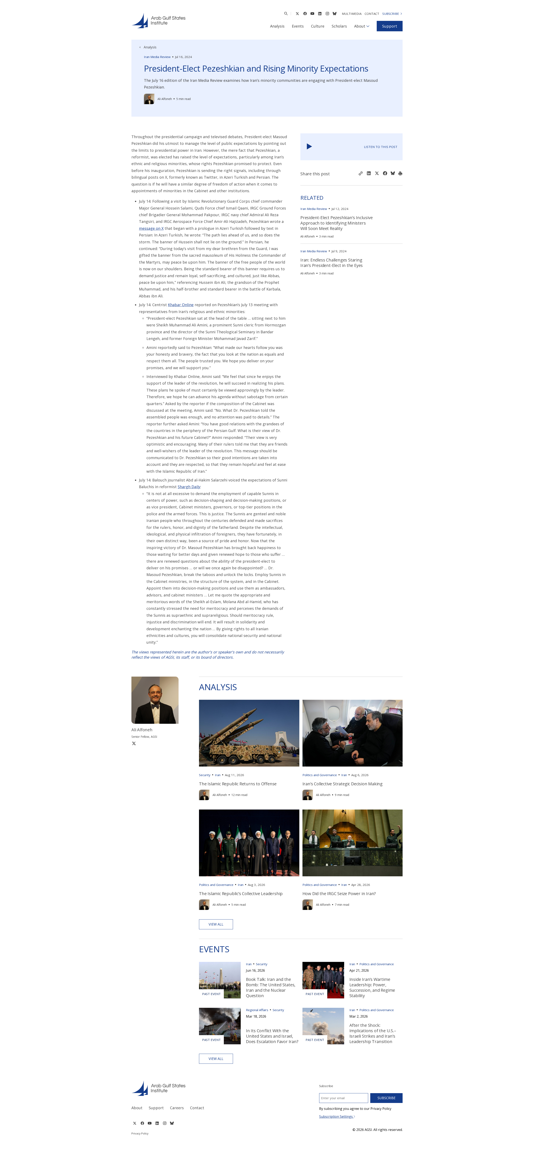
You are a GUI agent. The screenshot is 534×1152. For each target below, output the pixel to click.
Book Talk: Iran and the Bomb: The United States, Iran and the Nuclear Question (270, 987)
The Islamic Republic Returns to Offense (238, 784)
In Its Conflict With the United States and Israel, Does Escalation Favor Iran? (272, 1036)
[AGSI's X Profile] (297, 13)
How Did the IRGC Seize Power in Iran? (339, 893)
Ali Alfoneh (164, 99)
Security (204, 775)
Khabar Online (181, 304)
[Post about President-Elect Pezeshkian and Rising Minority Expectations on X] (376, 174)
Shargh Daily (189, 486)
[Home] (195, 1088)
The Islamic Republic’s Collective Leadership (241, 893)
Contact (372, 13)
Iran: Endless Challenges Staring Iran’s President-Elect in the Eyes (331, 262)
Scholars (339, 26)
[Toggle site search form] (286, 13)
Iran (217, 775)
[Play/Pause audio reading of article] (309, 146)
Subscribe (390, 13)
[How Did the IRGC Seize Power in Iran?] (352, 843)
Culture (317, 26)
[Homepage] (158, 20)
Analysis (277, 26)
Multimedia (351, 13)
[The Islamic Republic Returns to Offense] (249, 733)
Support (389, 26)
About (359, 26)
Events (298, 26)
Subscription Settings (336, 1116)
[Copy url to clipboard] (360, 174)
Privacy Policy (140, 1133)
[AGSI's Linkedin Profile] (320, 13)
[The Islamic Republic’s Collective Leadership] (249, 843)
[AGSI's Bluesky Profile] (334, 13)
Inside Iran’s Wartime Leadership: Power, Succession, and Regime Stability (372, 987)
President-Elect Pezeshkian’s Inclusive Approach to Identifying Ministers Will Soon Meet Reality (336, 223)
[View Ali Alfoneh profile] (149, 99)
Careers (177, 1107)
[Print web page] (400, 173)
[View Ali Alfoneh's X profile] (133, 743)
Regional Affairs (257, 1010)
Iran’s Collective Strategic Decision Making (342, 784)
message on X (151, 228)
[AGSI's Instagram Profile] (327, 13)
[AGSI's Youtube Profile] (312, 13)
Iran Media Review (157, 57)
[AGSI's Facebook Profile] (305, 13)
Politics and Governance (319, 775)
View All (216, 924)
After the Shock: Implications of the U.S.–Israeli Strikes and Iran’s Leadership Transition (372, 1033)
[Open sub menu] (367, 26)
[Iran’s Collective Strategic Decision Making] (352, 733)
